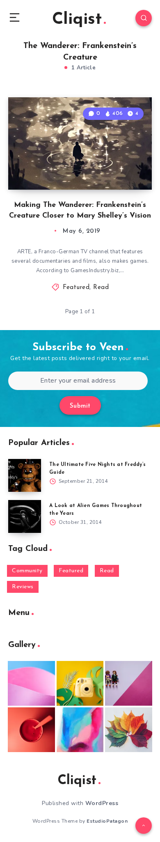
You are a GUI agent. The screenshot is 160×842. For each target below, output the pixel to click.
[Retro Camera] (80, 683)
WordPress (102, 803)
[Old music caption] (128, 683)
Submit (80, 406)
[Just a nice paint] (80, 729)
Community (27, 571)
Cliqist (77, 19)
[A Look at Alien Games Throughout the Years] (24, 516)
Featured (76, 287)
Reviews (23, 587)
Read (101, 287)
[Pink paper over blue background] (31, 683)
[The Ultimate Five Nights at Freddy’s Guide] (24, 475)
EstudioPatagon (107, 821)
